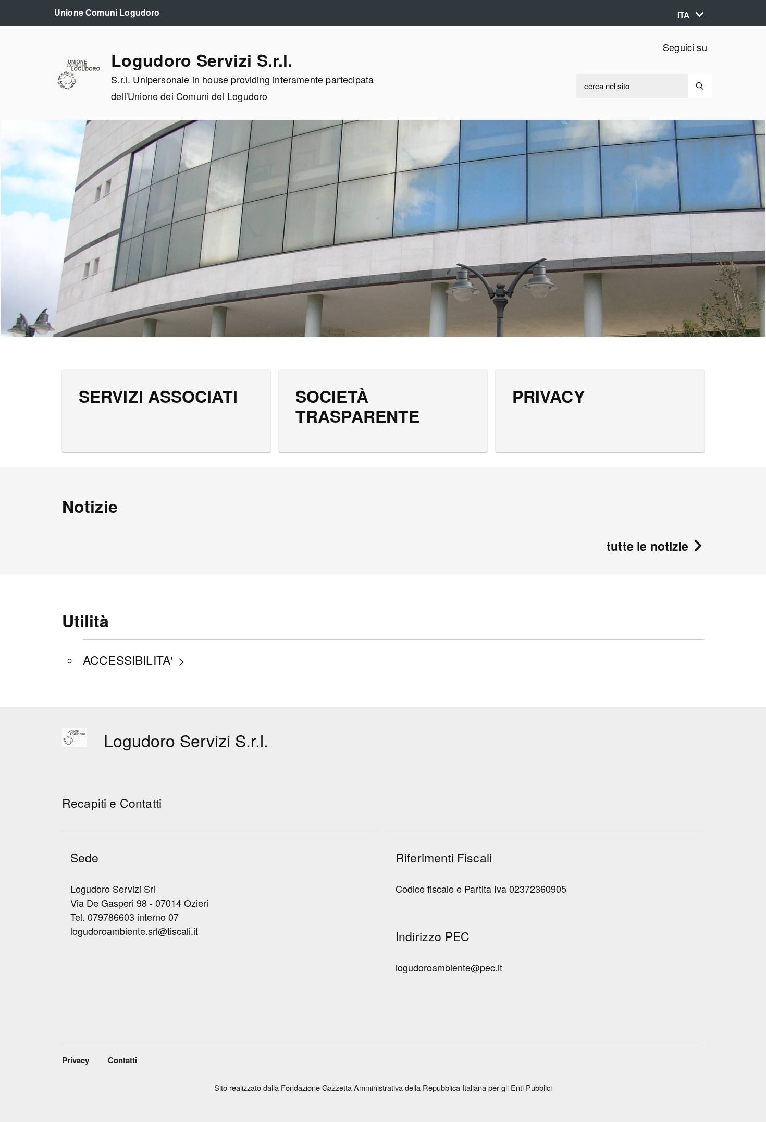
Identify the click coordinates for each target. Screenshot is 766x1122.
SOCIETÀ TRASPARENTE (357, 406)
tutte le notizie (649, 545)
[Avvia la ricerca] (700, 86)
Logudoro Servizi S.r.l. (242, 77)
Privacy (75, 1060)
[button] (690, 14)
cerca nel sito (606, 86)
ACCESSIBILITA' (127, 660)
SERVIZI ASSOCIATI (158, 396)
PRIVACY (548, 396)
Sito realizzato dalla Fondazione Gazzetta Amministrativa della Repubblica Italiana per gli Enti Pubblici (383, 1087)
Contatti (122, 1060)
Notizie (90, 506)
